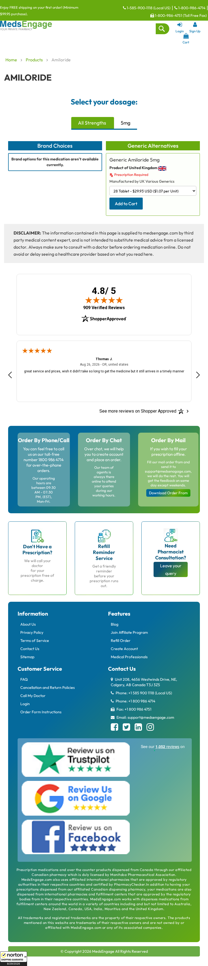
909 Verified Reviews (104, 308)
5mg (125, 123)
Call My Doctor (33, 695)
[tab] (92, 123)
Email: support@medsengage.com (145, 717)
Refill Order (121, 640)
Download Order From (168, 492)
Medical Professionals (129, 656)
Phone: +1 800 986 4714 (135, 701)
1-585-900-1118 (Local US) (148, 7)
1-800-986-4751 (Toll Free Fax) (180, 15)
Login (25, 703)
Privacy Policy (31, 632)
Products (35, 59)
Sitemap (27, 656)
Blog (114, 624)
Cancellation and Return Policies (47, 687)
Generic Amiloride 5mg (134, 160)
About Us (28, 624)
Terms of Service (34, 640)
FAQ (24, 679)
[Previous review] (10, 375)
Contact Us (29, 648)
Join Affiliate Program (129, 632)
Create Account (124, 648)
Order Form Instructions (40, 712)
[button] (13, 958)
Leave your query (170, 569)
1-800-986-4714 (191, 7)
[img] (104, 299)
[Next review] (198, 375)
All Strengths (92, 123)
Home (11, 59)
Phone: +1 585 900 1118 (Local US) (143, 693)
